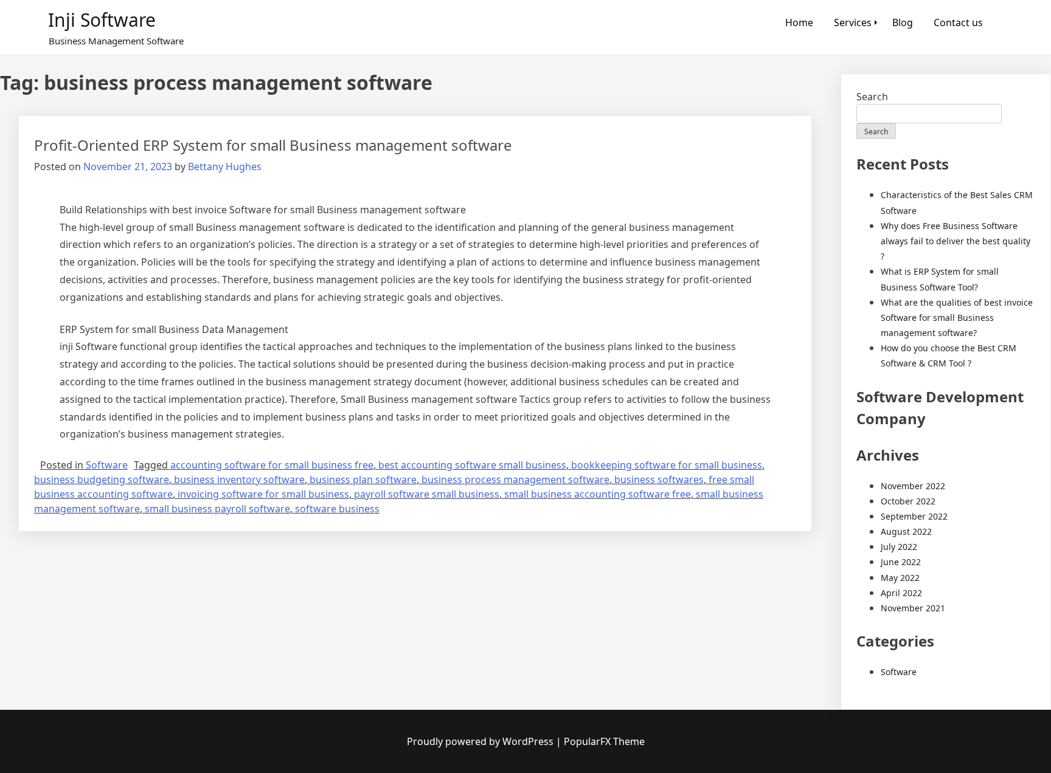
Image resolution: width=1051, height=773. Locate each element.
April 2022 (901, 593)
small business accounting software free (597, 494)
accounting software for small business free (271, 465)
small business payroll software (217, 508)
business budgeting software (101, 479)
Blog (902, 22)
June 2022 (901, 562)
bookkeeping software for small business (666, 465)
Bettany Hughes (225, 166)
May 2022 (900, 577)
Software (107, 465)
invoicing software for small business (263, 494)
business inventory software (239, 479)
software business (337, 508)
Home (799, 22)
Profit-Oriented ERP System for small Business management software (273, 145)
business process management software (515, 479)
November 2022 (913, 486)
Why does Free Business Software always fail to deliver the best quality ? (955, 241)
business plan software (363, 479)
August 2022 (906, 531)
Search (872, 96)
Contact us (958, 22)
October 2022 (908, 501)
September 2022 (914, 516)
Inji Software (102, 19)
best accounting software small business (472, 465)
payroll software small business (426, 494)
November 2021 (913, 608)
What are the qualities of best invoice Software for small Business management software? (957, 317)
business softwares (659, 479)
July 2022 (899, 546)
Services (853, 22)
